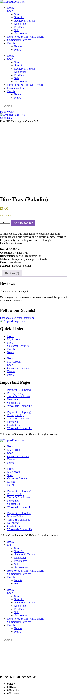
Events (11, 43)
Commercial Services (19, 39)
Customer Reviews (18, 345)
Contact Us (13, 402)
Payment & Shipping (19, 389)
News (17, 49)
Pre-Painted (20, 27)
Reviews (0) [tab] (12, 273)
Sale (16, 30)
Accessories (21, 33)
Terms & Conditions (18, 396)
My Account (14, 339)
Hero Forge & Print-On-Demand (25, 36)
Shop (10, 10)
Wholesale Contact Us (19, 405)
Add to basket (23, 223)
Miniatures (20, 23)
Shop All (19, 17)
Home (10, 7)
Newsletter (13, 399)
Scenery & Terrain (24, 20)
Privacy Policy (15, 393)
